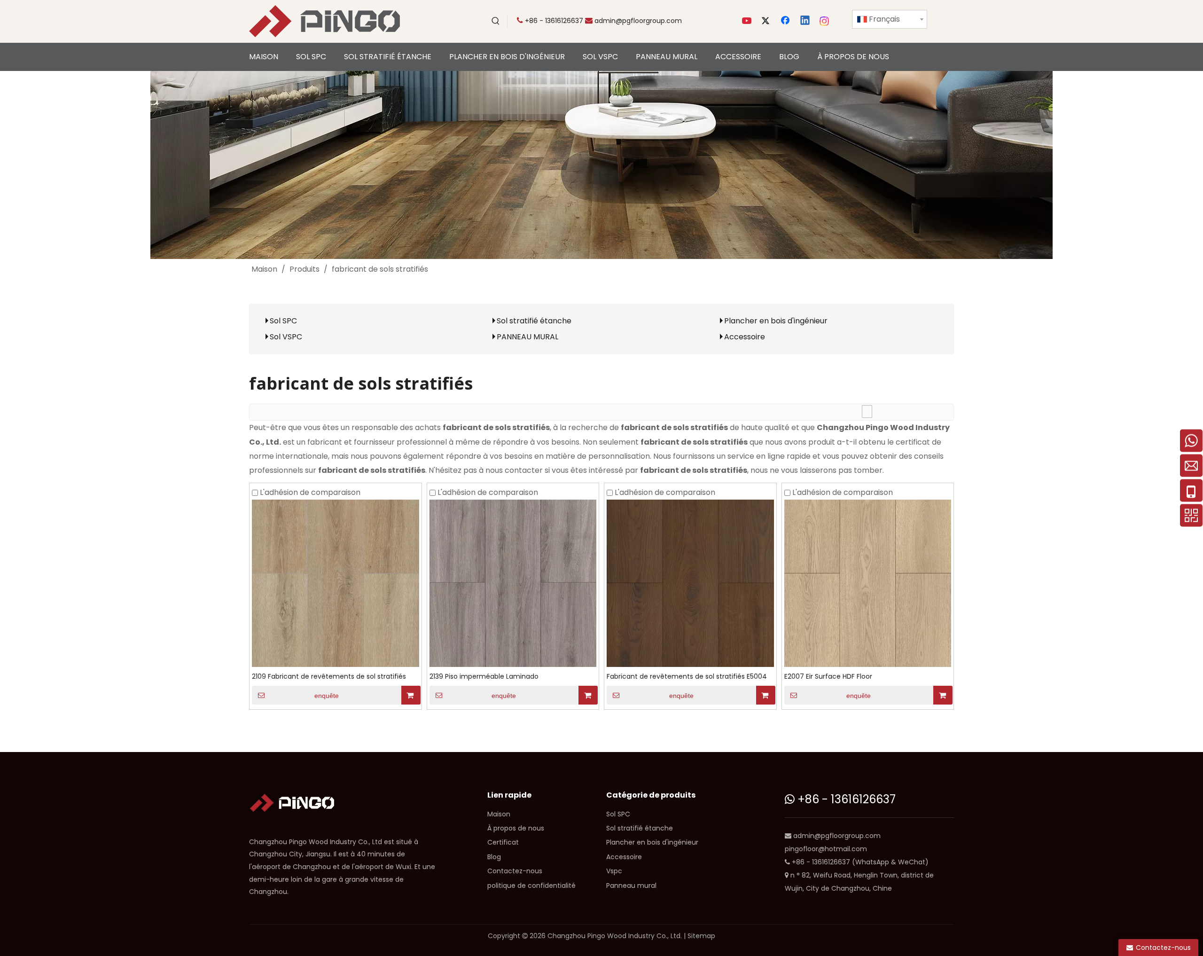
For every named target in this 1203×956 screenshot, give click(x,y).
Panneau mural (631, 885)
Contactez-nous (514, 871)
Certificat (503, 842)
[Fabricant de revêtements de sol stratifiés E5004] (690, 582)
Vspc (614, 871)
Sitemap (701, 935)
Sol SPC (283, 320)
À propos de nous (515, 828)
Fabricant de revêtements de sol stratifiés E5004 (687, 676)
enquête (326, 695)
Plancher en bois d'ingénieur (776, 320)
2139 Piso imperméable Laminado (484, 676)
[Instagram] (824, 21)
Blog (494, 857)
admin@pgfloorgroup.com (638, 20)
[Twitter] (766, 21)
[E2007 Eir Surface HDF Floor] (868, 582)
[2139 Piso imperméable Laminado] (513, 582)
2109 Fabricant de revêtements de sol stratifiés (329, 676)
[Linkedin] (805, 21)
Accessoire (744, 336)
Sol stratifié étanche (534, 320)
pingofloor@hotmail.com (826, 849)
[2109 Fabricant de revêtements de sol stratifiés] (335, 582)
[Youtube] (747, 21)
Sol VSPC (286, 336)
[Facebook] (786, 21)
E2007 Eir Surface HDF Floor (828, 676)
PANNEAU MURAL (527, 336)
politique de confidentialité (531, 885)
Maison (498, 814)
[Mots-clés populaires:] (495, 21)
